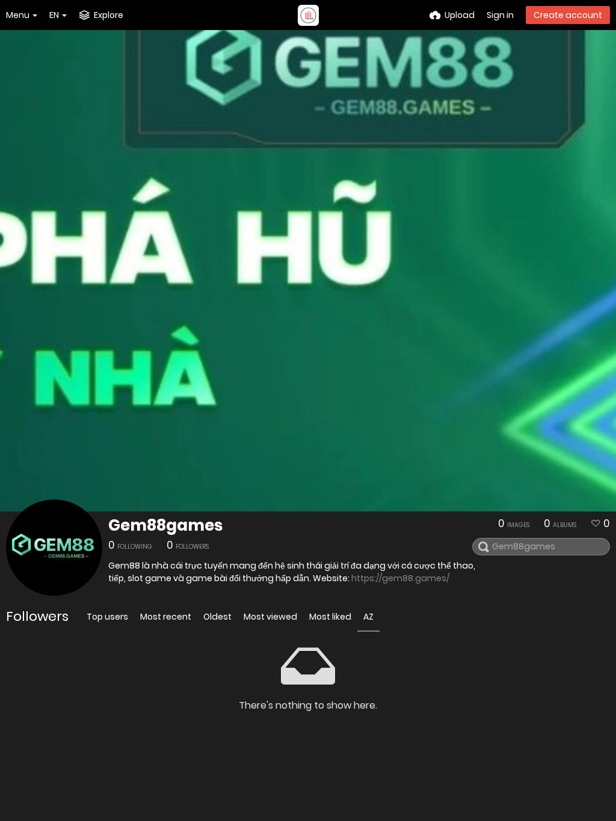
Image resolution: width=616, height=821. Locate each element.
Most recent (165, 617)
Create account (568, 15)
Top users (107, 617)
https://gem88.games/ (400, 578)
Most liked (330, 617)
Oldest (217, 617)
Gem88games (165, 525)
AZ (368, 617)
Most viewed (270, 617)
